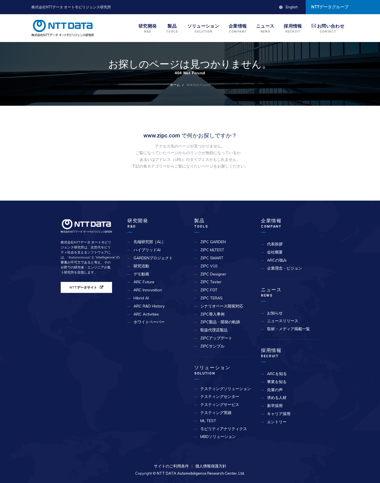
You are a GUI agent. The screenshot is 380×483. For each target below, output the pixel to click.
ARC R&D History (149, 306)
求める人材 (277, 397)
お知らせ (275, 313)
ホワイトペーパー (149, 321)
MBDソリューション (218, 436)
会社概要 (275, 252)
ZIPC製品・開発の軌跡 (220, 321)
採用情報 (271, 353)
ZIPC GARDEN (213, 241)
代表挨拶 (275, 244)
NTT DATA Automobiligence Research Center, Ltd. (201, 473)
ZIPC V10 (208, 265)
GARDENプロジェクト (153, 257)
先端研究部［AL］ (150, 241)
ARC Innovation (148, 289)
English (292, 7)
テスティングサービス (219, 404)
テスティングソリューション (225, 388)
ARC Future (144, 281)
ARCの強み (277, 260)
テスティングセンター (219, 396)
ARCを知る (277, 373)
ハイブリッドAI (147, 249)
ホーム (175, 85)
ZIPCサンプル (212, 346)
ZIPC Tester (210, 281)
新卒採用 (275, 405)
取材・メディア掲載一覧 (288, 328)
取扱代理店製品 (214, 329)
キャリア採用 (278, 413)
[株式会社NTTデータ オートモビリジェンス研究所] (62, 28)
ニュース (271, 292)
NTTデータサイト (83, 287)
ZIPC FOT (209, 289)
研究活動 (141, 265)
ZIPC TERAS (211, 297)
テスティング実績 (215, 412)
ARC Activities (146, 314)
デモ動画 (141, 274)
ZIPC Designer (213, 274)
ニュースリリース (282, 320)
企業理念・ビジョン (284, 268)
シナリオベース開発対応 (221, 306)
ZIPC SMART (211, 257)
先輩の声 (275, 389)
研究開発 (137, 223)
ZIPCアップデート (216, 338)
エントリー (277, 421)
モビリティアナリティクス (223, 428)
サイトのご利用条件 (171, 466)
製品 (201, 223)
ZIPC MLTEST (212, 249)
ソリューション (212, 370)
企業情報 (271, 223)
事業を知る (277, 381)
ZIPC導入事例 (212, 314)
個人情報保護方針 (210, 466)
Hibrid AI (141, 297)
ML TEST (208, 420)
